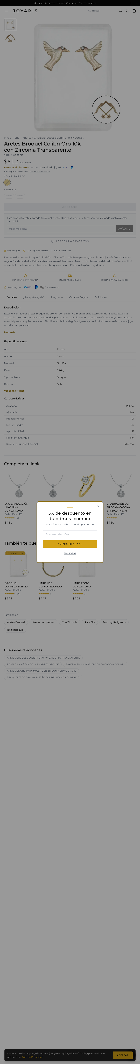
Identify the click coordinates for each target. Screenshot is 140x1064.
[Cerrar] (98, 506)
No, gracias (70, 552)
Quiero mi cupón (70, 544)
